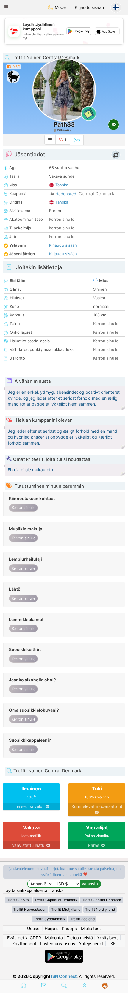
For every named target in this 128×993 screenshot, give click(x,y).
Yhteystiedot (91, 943)
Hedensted (65, 193)
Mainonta (54, 937)
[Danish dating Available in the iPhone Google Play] (64, 952)
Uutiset (34, 928)
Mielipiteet (91, 928)
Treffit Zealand (82, 919)
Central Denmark (96, 193)
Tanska (61, 184)
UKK (111, 943)
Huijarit (51, 928)
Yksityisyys (107, 937)
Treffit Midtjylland (65, 909)
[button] (6, 6)
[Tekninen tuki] (105, 986)
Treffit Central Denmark (101, 900)
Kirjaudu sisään (89, 7)
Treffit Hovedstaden (29, 909)
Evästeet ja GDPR (24, 937)
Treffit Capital (18, 900)
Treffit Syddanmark (49, 919)
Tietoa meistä (80, 937)
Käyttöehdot (24, 943)
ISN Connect (64, 976)
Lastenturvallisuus (57, 943)
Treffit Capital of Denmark (56, 900)
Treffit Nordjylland (100, 909)
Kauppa (69, 928)
